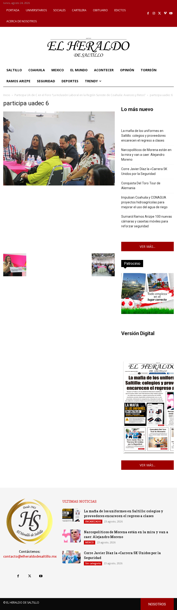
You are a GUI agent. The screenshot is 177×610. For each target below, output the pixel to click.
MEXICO (89, 542)
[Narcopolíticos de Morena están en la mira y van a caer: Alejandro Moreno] (71, 536)
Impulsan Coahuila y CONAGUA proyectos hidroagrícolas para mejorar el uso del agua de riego (144, 202)
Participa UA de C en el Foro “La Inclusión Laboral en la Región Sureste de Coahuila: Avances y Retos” (80, 95)
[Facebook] (148, 13)
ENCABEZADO (93, 521)
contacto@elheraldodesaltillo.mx (30, 556)
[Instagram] (154, 13)
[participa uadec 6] (59, 184)
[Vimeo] (165, 13)
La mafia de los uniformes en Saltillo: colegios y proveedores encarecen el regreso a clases (143, 135)
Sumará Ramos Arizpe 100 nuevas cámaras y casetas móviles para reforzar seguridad (146, 221)
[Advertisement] (59, 219)
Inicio (6, 95)
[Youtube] (171, 13)
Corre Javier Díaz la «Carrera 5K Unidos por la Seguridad (144, 171)
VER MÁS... (147, 246)
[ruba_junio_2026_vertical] (147, 313)
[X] (159, 13)
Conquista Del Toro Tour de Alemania (140, 185)
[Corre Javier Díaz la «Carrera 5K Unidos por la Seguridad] (71, 556)
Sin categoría (93, 563)
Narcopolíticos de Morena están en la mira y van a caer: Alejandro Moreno (146, 154)
